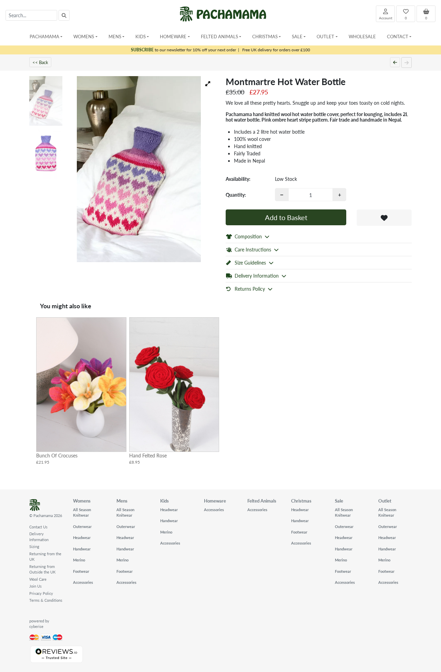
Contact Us (38, 526)
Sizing (34, 546)
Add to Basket (286, 217)
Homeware (215, 500)
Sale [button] (297, 36)
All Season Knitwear (82, 512)
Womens (82, 500)
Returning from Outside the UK (42, 569)
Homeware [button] (173, 36)
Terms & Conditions (45, 600)
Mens (121, 500)
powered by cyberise (39, 623)
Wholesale (362, 36)
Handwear (82, 548)
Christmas (301, 500)
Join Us (35, 586)
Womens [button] (83, 36)
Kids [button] (140, 36)
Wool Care (38, 579)
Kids (164, 500)
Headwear (82, 537)
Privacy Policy (41, 593)
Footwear (81, 571)
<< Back (40, 62)
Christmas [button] (265, 36)
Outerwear (82, 526)
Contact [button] (397, 36)
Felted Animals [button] (219, 36)
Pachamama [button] (44, 36)
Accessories (83, 582)
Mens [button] (115, 36)
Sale (339, 500)
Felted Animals (261, 500)
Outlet (384, 500)
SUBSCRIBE (142, 50)
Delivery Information (39, 536)
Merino (79, 559)
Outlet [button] (325, 36)
